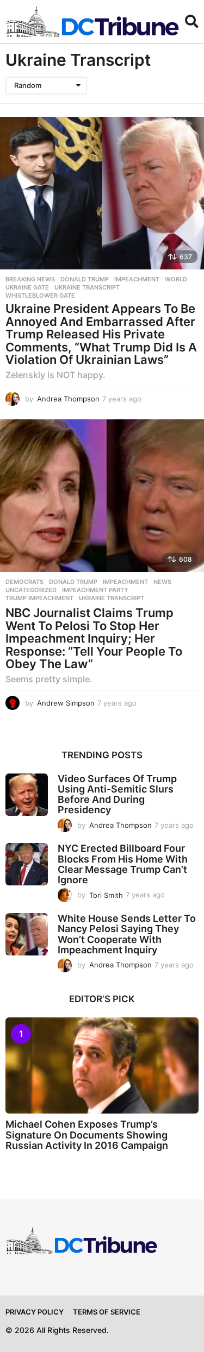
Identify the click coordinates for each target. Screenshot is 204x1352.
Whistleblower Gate (40, 295)
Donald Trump (84, 279)
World (176, 279)
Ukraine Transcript (87, 287)
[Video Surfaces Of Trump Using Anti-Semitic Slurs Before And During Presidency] (26, 795)
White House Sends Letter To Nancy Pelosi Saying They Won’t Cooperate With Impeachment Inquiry (127, 934)
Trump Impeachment (39, 598)
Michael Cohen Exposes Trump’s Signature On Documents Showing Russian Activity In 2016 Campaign (86, 1134)
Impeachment (136, 279)
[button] (192, 22)
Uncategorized (31, 590)
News (162, 581)
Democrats (24, 581)
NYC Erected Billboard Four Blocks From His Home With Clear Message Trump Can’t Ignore (123, 863)
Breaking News (30, 279)
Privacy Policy (34, 1311)
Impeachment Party (95, 590)
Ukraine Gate (27, 287)
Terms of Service (106, 1311)
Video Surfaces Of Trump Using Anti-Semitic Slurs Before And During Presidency (117, 794)
